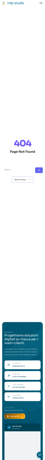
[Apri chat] (40, 455)
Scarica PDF (14, 416)
